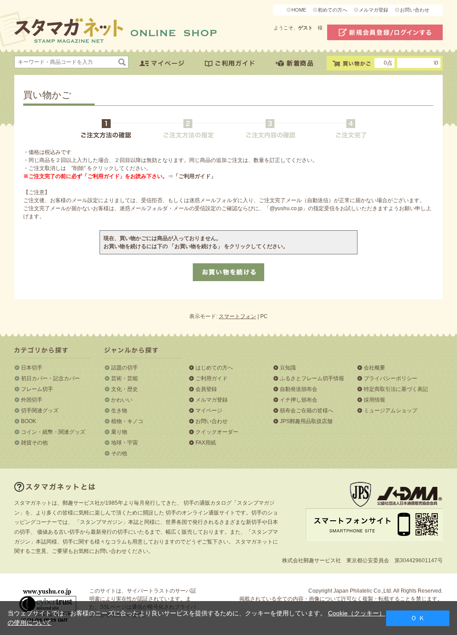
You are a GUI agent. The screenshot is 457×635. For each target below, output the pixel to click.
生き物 (119, 410)
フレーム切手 (37, 389)
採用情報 (374, 400)
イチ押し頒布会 (298, 400)
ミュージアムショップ (390, 410)
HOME (298, 9)
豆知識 (288, 368)
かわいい (122, 400)
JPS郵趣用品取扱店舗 (306, 421)
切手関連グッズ (39, 410)
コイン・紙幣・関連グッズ (53, 432)
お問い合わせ (414, 9)
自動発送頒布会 (298, 389)
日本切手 (31, 368)
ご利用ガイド (211, 378)
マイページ (208, 410)
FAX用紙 (205, 443)
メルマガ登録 (373, 9)
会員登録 (206, 389)
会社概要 (374, 368)
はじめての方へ (214, 368)
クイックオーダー (216, 432)
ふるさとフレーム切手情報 (312, 378)
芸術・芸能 (124, 378)
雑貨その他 (34, 443)
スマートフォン (237, 316)
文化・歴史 (124, 389)
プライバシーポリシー (390, 378)
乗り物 (119, 432)
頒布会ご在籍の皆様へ (306, 410)
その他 (119, 453)
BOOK (28, 421)
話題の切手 (124, 368)
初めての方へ (332, 9)
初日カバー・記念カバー (50, 378)
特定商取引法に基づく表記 (396, 389)
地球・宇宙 (124, 443)
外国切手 (31, 400)
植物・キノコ (127, 421)
